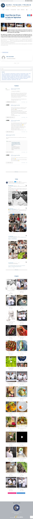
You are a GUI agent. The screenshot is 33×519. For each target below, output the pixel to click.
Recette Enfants (21, 78)
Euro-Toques (7, 9)
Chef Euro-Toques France (13, 73)
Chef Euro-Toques (8, 73)
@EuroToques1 (15, 185)
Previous (15, 63)
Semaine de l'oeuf (25, 78)
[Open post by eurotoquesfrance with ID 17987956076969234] (22, 467)
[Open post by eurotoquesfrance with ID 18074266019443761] (11, 300)
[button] (31, 9)
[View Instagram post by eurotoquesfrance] (15, 289)
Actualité (18, 9)
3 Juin (18, 236)
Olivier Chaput (5, 77)
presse (18, 77)
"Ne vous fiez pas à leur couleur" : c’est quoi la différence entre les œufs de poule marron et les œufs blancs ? (16, 144)
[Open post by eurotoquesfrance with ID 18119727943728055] (22, 452)
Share (26, 117)
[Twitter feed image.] (17, 198)
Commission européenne (23, 73)
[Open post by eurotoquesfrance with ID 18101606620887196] (22, 315)
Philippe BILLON (11, 77)
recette (3, 78)
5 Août (18, 185)
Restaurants (22, 9)
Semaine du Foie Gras (4, 79)
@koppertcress (23, 237)
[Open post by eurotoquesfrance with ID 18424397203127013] (11, 437)
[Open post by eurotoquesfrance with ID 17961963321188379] (22, 284)
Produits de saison (28, 77)
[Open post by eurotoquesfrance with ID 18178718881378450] (11, 467)
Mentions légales (16, 513)
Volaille (19, 79)
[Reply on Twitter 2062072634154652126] (8, 259)
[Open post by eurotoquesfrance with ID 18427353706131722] (11, 330)
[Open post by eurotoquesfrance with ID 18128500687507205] (11, 452)
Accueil (3, 9)
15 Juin (19, 208)
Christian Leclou (18, 73)
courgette (27, 73)
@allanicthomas (19, 212)
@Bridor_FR (10, 238)
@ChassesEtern (19, 266)
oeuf (2, 77)
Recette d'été (9, 78)
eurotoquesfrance (11, 279)
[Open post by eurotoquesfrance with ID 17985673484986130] (22, 422)
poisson (15, 77)
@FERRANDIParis (14, 209)
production (21, 77)
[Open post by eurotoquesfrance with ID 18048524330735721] (11, 406)
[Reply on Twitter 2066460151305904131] (8, 233)
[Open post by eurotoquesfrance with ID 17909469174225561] (11, 376)
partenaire (8, 77)
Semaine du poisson (14, 79)
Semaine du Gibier (9, 79)
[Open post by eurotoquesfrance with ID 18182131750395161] (11, 361)
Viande (17, 79)
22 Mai (19, 262)
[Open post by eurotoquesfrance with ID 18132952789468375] (22, 482)
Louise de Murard (8, 19)
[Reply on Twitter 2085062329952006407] (8, 206)
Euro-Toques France (10, 185)
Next (18, 63)
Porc (16, 77)
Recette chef (5, 78)
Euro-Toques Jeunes (13, 9)
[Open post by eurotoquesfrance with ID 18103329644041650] (11, 345)
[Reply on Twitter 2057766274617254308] (8, 267)
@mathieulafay (15, 212)
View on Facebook (23, 117)
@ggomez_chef (10, 212)
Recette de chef (13, 78)
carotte (4, 73)
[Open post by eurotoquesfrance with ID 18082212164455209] (22, 391)
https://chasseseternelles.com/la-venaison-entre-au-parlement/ (16, 265)
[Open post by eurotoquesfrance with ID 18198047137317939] (22, 330)
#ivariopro (18, 124)
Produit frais (24, 77)
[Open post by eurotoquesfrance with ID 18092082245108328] (11, 284)
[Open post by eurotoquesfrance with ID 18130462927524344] (22, 345)
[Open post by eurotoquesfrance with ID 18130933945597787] (22, 361)
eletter (29, 73)
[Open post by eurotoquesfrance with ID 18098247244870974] (11, 422)
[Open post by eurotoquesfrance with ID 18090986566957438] (11, 482)
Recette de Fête (17, 78)
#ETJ (15, 237)
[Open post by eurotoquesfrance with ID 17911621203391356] (11, 391)
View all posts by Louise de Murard (11, 58)
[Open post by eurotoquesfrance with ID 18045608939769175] (22, 437)
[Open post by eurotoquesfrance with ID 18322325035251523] (22, 376)
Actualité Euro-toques (5, 52)
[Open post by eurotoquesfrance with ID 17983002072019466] (11, 315)
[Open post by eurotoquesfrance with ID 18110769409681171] (22, 406)
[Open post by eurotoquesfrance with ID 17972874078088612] (22, 300)
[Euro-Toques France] (16, 5)
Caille (2, 73)
